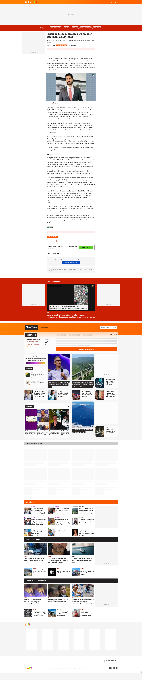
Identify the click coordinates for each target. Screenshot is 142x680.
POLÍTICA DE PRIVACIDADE (84, 668)
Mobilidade (81, 506)
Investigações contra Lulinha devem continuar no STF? (58, 601)
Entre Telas (57, 517)
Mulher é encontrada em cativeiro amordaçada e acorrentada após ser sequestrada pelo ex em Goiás (34, 602)
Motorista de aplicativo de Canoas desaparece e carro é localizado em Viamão (58, 561)
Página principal (32, 2)
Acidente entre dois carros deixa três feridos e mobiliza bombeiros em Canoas (87, 572)
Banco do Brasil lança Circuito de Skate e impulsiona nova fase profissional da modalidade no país (62, 613)
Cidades (53, 241)
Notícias (68, 241)
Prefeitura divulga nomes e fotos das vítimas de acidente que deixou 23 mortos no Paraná (40, 613)
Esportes (59, 609)
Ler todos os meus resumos (86, 349)
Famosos (57, 506)
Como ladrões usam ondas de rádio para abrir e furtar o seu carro (82, 561)
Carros (73, 556)
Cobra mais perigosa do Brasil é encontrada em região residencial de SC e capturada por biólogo (83, 602)
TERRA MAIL (91, 2)
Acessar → (43, 368)
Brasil (49, 597)
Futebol (81, 517)
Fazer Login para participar (71, 262)
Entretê (33, 506)
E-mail (111, 2)
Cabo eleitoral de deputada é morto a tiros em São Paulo (34, 559)
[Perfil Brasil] (50, 228)
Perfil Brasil (60, 241)
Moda (80, 528)
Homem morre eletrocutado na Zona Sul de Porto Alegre (63, 571)
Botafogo (57, 528)
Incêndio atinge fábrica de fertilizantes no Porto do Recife (39, 571)
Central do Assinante (101, 2)
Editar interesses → (112, 334)
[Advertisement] (106, 572)
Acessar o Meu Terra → (46, 327)
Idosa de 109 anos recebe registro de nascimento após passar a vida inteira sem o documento (87, 613)
